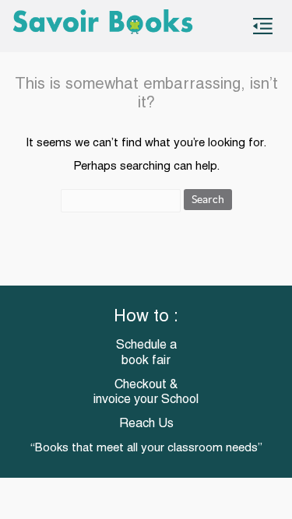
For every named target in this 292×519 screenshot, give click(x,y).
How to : (146, 317)
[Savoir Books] (102, 26)
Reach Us (146, 424)
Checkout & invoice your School (146, 392)
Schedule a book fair (146, 353)
